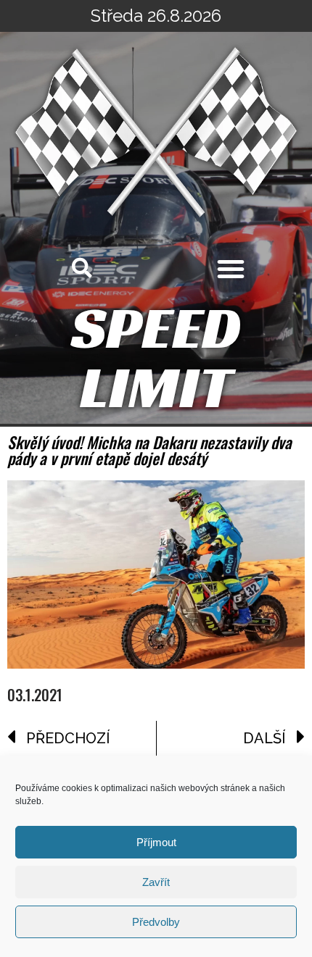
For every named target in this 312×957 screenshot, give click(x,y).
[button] (231, 269)
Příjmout (156, 842)
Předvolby (156, 922)
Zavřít (156, 882)
